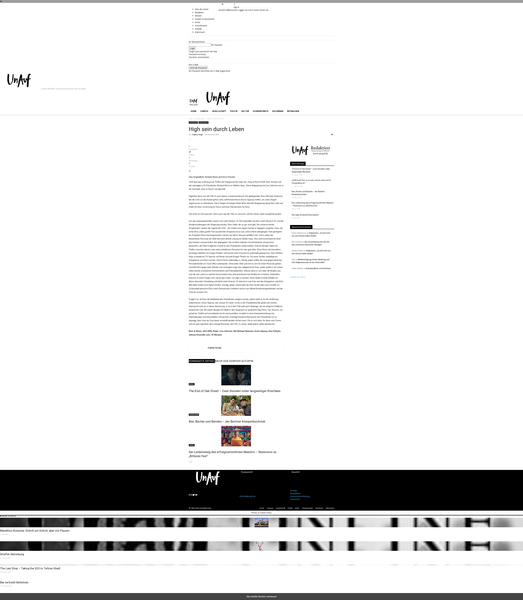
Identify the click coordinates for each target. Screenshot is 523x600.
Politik (234, 111)
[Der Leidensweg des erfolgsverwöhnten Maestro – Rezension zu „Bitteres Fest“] (236, 436)
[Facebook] (222, 7)
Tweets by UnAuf (297, 277)
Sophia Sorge (197, 134)
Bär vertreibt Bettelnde (14, 582)
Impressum (295, 499)
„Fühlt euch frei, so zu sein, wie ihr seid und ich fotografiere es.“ (311, 181)
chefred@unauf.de (247, 496)
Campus (204, 111)
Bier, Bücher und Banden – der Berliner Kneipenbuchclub (227, 421)
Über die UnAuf (201, 9)
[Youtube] (229, 7)
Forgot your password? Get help (203, 51)
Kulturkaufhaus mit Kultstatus (318, 268)
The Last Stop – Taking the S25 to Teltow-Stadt (30, 568)
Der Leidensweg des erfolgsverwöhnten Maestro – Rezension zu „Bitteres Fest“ (313, 204)
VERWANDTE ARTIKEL (202, 361)
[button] (222, 4)
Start (190, 118)
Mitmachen (293, 111)
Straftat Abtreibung (12, 554)
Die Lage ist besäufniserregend (305, 215)
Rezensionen (203, 122)
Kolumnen (277, 111)
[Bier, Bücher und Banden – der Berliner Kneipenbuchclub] (236, 405)
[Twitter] (226, 7)
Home (193, 111)
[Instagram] (224, 7)
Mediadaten (295, 493)
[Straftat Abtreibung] (261, 546)
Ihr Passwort (216, 45)
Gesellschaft (219, 111)
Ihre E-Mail (193, 64)
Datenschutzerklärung (299, 496)
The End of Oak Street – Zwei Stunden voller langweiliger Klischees (234, 391)
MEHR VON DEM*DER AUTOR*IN (234, 361)
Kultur (245, 111)
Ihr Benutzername (197, 41)
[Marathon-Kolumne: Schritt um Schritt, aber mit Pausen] (261, 522)
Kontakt (293, 490)
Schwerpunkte (260, 111)
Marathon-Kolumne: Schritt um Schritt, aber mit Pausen (34, 530)
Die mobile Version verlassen (262, 596)
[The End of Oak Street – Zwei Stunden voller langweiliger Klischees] (236, 375)
